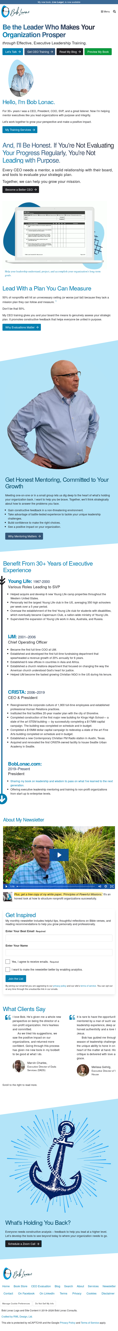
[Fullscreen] (112, 886)
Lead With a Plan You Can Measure (46, 288)
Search (68, 1286)
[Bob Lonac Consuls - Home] (16, 11)
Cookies (91, 1293)
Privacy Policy (67, 1322)
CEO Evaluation (41, 1286)
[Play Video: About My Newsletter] (59, 855)
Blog (57, 1286)
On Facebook (26, 1293)
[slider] (56, 886)
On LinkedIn (47, 1293)
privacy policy (60, 985)
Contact (8, 1293)
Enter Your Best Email (25, 931)
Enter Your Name (17, 946)
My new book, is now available (59, 2)
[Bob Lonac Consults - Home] (59, 1273)
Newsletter (109, 1286)
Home (6, 1286)
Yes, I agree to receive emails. (35, 961)
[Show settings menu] (106, 886)
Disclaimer (108, 1293)
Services (93, 1286)
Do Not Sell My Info (44, 1303)
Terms (63, 1293)
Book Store (20, 1286)
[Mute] (99, 886)
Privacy (76, 1293)
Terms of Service (90, 1322)
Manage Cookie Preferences (16, 1303)
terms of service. (89, 985)
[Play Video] (6, 886)
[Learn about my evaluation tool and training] (54, 235)
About (80, 1286)
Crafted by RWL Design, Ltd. (17, 1316)
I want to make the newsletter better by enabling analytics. (47, 969)
